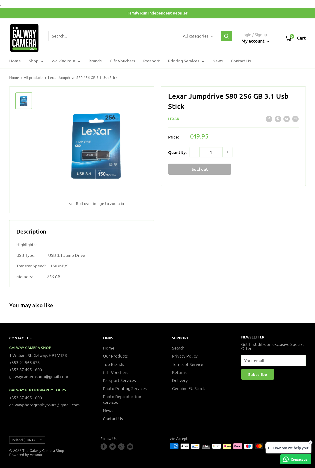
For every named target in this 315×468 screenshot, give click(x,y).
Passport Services (119, 380)
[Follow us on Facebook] (104, 446)
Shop (34, 60)
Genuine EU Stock (188, 388)
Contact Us (241, 60)
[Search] (226, 36)
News (217, 60)
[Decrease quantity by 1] (194, 152)
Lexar (173, 118)
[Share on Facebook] (269, 119)
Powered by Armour (25, 454)
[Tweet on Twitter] (286, 119)
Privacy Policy (185, 355)
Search (178, 347)
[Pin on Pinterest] (278, 119)
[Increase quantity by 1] (227, 152)
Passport (151, 60)
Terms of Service (187, 364)
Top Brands (113, 364)
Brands (95, 60)
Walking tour (63, 60)
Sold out (200, 169)
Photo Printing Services (125, 388)
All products (33, 77)
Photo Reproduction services (122, 399)
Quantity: (177, 152)
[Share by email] (295, 119)
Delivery (180, 380)
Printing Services (183, 60)
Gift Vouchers (122, 60)
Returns (179, 372)
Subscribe (257, 374)
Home (15, 60)
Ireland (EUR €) (23, 440)
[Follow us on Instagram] (121, 446)
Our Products (115, 355)
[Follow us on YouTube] (130, 446)
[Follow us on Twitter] (112, 446)
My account (253, 41)
